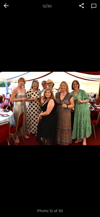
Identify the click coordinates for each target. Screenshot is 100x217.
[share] (81, 6)
